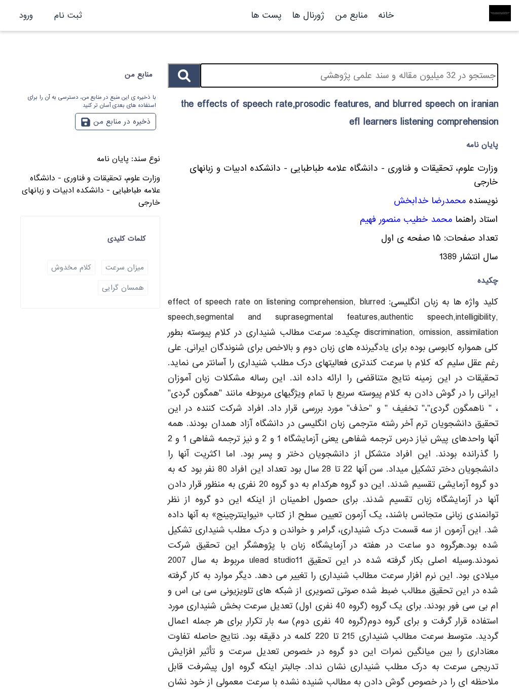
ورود (26, 15)
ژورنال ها (308, 15)
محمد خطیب (427, 219)
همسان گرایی (123, 287)
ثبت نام (68, 15)
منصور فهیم (380, 219)
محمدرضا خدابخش (430, 201)
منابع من (349, 15)
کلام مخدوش (71, 267)
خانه (386, 15)
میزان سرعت (124, 267)
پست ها (266, 15)
